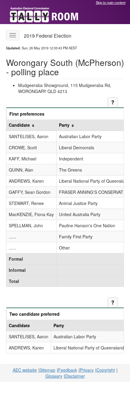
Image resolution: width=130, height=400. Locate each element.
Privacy (87, 370)
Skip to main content (110, 2)
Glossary (53, 376)
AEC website (25, 370)
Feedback (67, 370)
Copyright (105, 370)
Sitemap (47, 370)
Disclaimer (75, 376)
